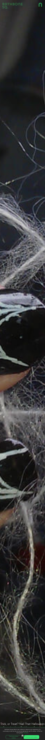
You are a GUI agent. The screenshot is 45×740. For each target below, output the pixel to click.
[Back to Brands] (22, 735)
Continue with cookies (31, 737)
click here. (26, 732)
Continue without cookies (13, 737)
